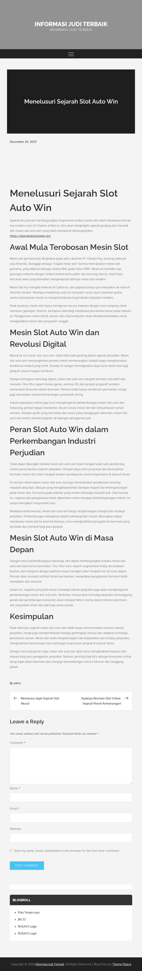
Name (15, 788)
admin (17, 683)
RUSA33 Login (27, 926)
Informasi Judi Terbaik (71, 24)
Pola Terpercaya (29, 912)
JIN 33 (22, 919)
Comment (17, 743)
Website (15, 829)
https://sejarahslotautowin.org (30, 236)
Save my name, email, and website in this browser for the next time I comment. (67, 850)
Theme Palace (121, 964)
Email (15, 808)
